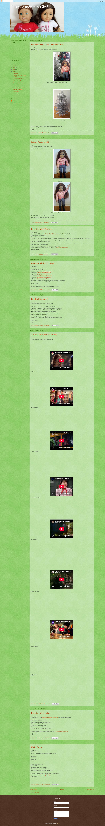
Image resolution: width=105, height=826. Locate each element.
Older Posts (90, 789)
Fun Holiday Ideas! (39, 298)
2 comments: (47, 132)
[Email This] (52, 133)
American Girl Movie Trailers (44, 334)
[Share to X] (55, 133)
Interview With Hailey (40, 712)
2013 (14, 71)
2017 (14, 63)
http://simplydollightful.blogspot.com (50, 233)
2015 (14, 67)
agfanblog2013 (59, 247)
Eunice (13, 101)
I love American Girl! (29, 6)
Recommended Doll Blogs (42, 263)
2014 (14, 69)
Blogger (58, 823)
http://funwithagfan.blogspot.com (44, 272)
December (16, 73)
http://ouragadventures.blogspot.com (44, 278)
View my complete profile (16, 103)
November (16, 94)
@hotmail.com (65, 247)
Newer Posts (33, 789)
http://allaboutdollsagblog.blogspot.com (50, 717)
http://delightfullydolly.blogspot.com (43, 277)
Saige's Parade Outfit (40, 141)
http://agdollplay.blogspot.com (46, 275)
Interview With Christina (41, 229)
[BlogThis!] (53, 133)
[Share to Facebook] (56, 133)
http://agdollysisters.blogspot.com (43, 274)
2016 (14, 65)
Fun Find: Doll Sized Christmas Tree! (47, 44)
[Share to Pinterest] (57, 133)
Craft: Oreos (36, 747)
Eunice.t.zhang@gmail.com (45, 775)
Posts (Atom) (37, 792)
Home (62, 789)
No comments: (47, 289)
